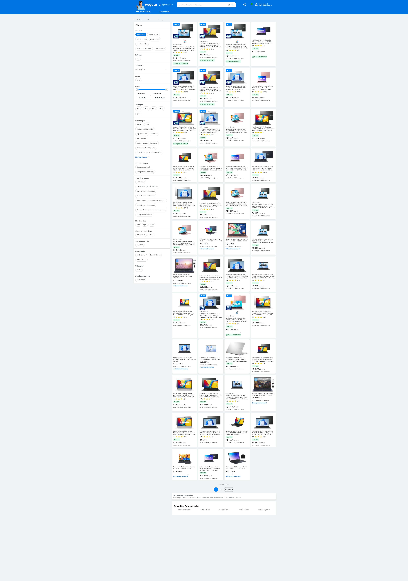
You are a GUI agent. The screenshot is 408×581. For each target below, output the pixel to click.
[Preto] (237, 312)
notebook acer (244, 510)
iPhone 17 (185, 498)
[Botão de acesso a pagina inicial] (146, 5)
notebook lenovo (224, 510)
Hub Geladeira (229, 498)
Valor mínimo (141, 93)
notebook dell (205, 510)
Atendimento (165, 11)
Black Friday (177, 498)
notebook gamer (264, 510)
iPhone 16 (193, 498)
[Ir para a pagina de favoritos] (245, 5)
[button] (229, 5)
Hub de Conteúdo (207, 498)
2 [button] (221, 489)
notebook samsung (184, 510)
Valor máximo (157, 93)
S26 (198, 498)
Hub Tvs (238, 498)
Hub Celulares (219, 498)
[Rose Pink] (184, 41)
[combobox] (206, 4)
